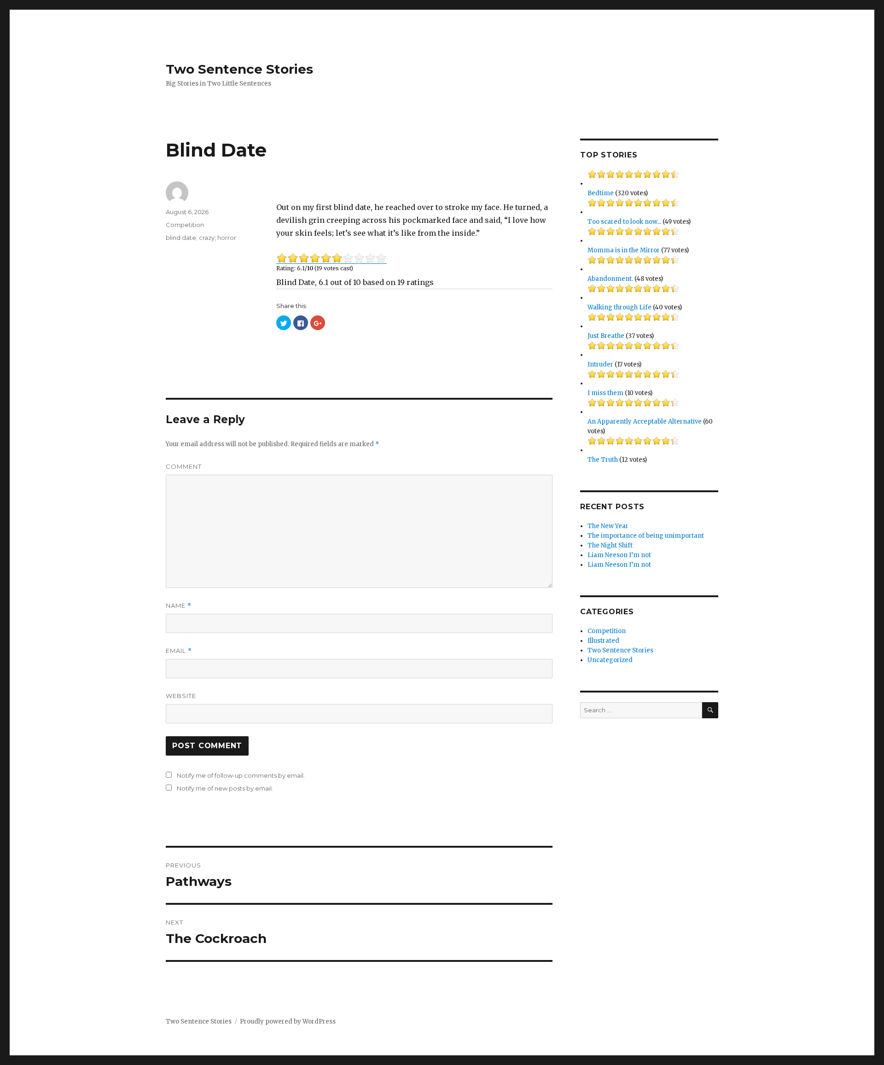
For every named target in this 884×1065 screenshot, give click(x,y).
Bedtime (600, 193)
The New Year (607, 526)
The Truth (602, 460)
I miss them (605, 393)
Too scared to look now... (624, 222)
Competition (185, 224)
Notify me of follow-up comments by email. (241, 775)
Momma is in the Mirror (623, 250)
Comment (184, 466)
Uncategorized (610, 660)
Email (179, 651)
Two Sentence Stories (239, 69)
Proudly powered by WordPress (288, 1021)
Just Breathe (605, 336)
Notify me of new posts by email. (225, 788)
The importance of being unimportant (645, 536)
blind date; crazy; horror (201, 237)
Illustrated (603, 641)
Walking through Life (619, 307)
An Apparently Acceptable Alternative (644, 421)
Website (181, 695)
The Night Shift (610, 545)
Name (179, 606)
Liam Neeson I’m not (619, 555)
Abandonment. (610, 279)
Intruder (600, 364)
